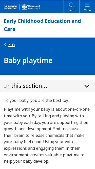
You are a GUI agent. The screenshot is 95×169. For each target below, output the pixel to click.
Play (11, 44)
